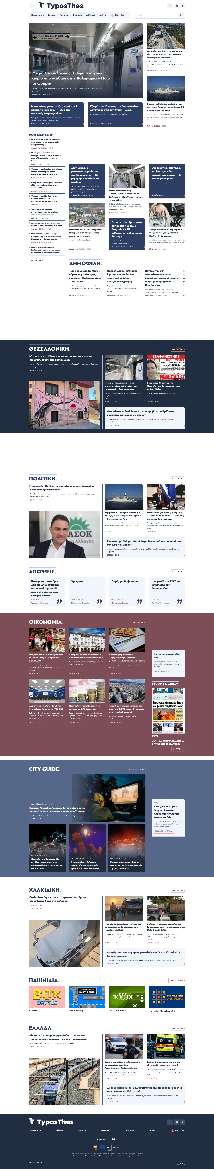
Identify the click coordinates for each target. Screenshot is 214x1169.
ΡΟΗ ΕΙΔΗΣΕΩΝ (41, 135)
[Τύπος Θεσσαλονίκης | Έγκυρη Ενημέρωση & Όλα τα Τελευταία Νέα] (61, 5)
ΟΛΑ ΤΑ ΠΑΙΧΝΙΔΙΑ (176, 980)
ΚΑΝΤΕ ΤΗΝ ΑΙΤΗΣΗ (162, 671)
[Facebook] (170, 5)
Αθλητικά (90, 15)
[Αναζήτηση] (181, 15)
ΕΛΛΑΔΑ (40, 1028)
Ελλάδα (51, 15)
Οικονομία (77, 15)
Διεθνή (102, 15)
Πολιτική (64, 15)
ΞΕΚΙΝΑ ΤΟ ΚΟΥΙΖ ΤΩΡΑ (163, 831)
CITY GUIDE (44, 769)
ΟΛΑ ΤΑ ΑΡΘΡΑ (35, 260)
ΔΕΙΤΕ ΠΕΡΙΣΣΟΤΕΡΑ (136, 769)
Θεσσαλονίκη (37, 15)
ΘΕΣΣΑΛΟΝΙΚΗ (49, 349)
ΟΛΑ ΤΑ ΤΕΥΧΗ (178, 749)
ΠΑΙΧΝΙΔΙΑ (43, 980)
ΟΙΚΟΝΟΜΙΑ (45, 622)
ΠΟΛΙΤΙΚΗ (42, 479)
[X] (182, 5)
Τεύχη (114, 1139)
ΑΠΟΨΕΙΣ (42, 572)
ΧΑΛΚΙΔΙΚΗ (44, 890)
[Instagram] (176, 5)
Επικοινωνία (102, 1139)
